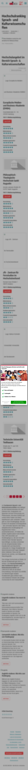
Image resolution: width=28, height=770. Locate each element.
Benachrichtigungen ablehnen (6, 402)
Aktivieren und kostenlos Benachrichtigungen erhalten (18, 402)
